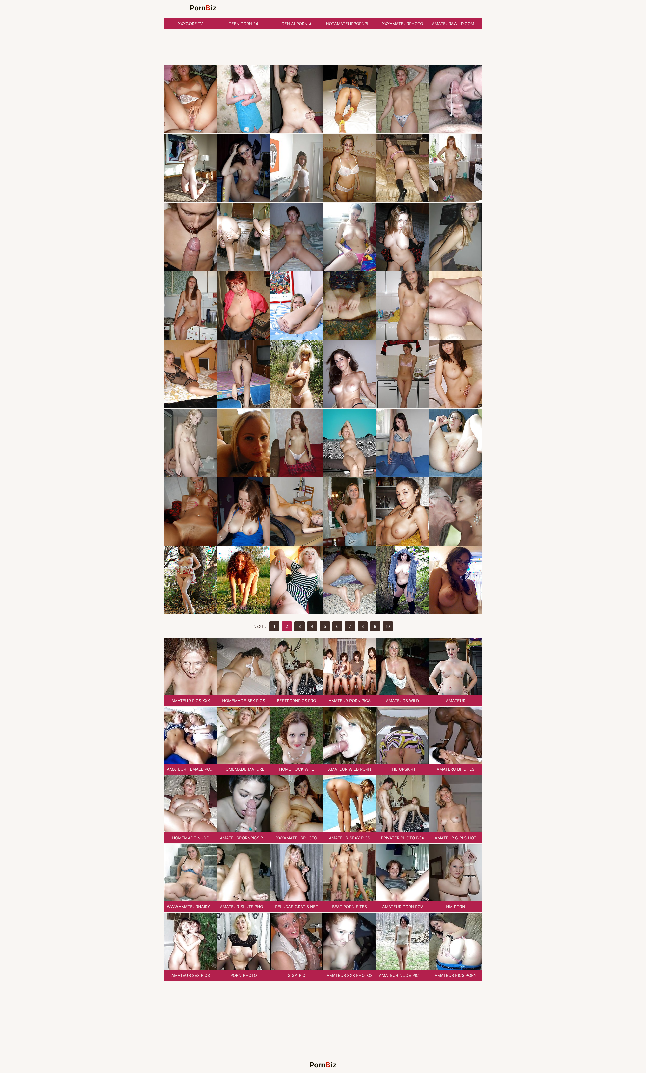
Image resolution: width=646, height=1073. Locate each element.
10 (388, 626)
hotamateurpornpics (350, 23)
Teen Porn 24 (243, 23)
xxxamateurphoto (402, 23)
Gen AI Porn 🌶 (296, 23)
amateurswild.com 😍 (456, 23)
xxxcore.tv (190, 23)
